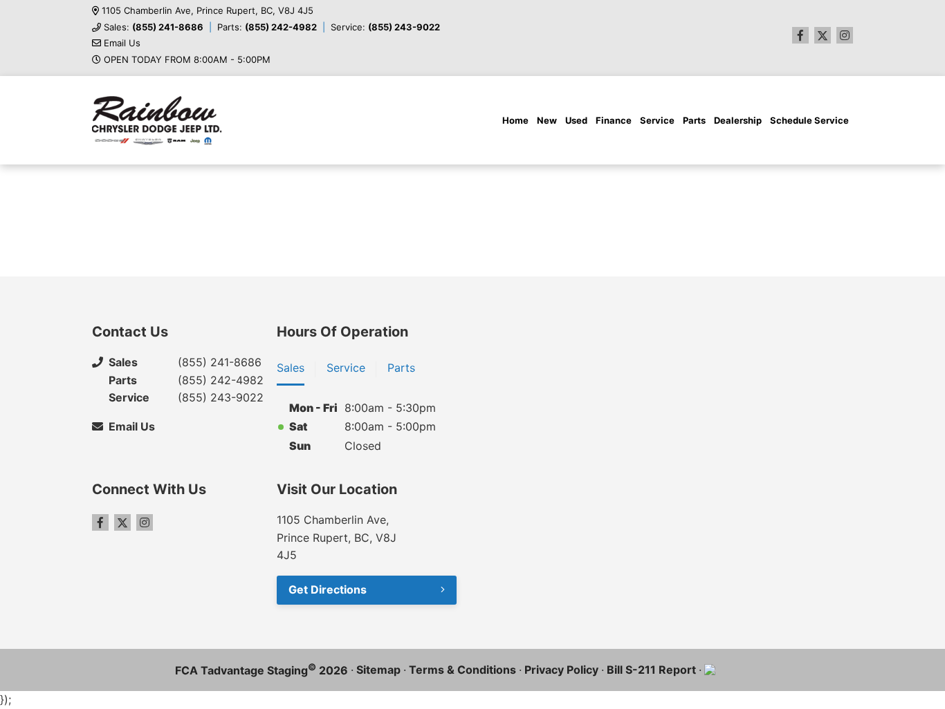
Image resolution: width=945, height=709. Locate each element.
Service (657, 120)
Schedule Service (809, 120)
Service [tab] (346, 368)
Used (576, 120)
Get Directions (327, 589)
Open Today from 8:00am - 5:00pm (187, 60)
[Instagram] (844, 35)
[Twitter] (822, 35)
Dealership (738, 120)
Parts (694, 120)
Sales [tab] (290, 368)
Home (515, 120)
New (547, 120)
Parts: (267, 27)
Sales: (153, 27)
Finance (614, 120)
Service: (385, 27)
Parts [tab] (401, 368)
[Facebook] (800, 35)
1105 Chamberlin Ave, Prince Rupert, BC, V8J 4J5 (207, 11)
